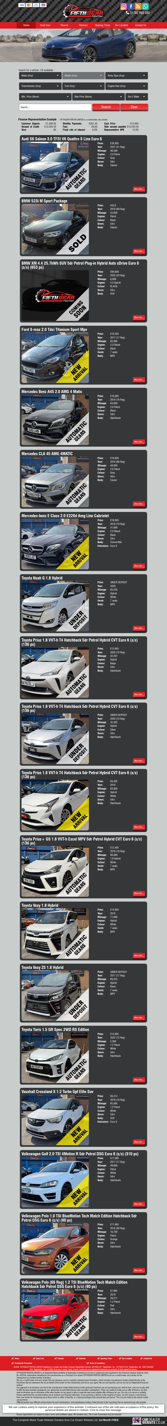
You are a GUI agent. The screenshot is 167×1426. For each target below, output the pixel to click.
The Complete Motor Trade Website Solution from (66, 1420)
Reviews (83, 25)
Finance (64, 25)
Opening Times (102, 25)
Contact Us (140, 25)
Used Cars (45, 25)
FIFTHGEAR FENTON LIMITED (31, 1367)
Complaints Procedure (23, 1363)
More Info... (138, 189)
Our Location (121, 25)
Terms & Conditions (97, 1363)
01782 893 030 (140, 13)
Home (26, 25)
